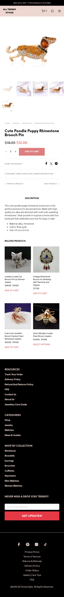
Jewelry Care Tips (32, 575)
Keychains (10, 475)
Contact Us (10, 394)
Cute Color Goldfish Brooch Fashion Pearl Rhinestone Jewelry (14, 336)
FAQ (7, 389)
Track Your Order (14, 374)
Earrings (9, 460)
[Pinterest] (57, 164)
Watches (9, 430)
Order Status (32, 570)
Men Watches (12, 480)
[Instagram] (36, 544)
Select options (41, 345)
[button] (44, 10)
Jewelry (16, 123)
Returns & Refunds (32, 561)
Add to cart (12, 291)
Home (7, 123)
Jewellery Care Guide (16, 404)
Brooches (27, 123)
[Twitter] (52, 164)
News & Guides (13, 435)
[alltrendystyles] (45, 544)
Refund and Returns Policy (19, 384)
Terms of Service (32, 556)
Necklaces (10, 450)
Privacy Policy (32, 551)
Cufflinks (9, 470)
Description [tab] (32, 198)
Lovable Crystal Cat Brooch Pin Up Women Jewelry (15, 279)
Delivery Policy (13, 379)
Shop (7, 420)
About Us (9, 399)
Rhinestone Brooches (44, 123)
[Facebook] (47, 164)
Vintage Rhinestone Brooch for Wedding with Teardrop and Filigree (42, 280)
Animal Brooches (24, 174)
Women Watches (13, 485)
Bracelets (10, 455)
